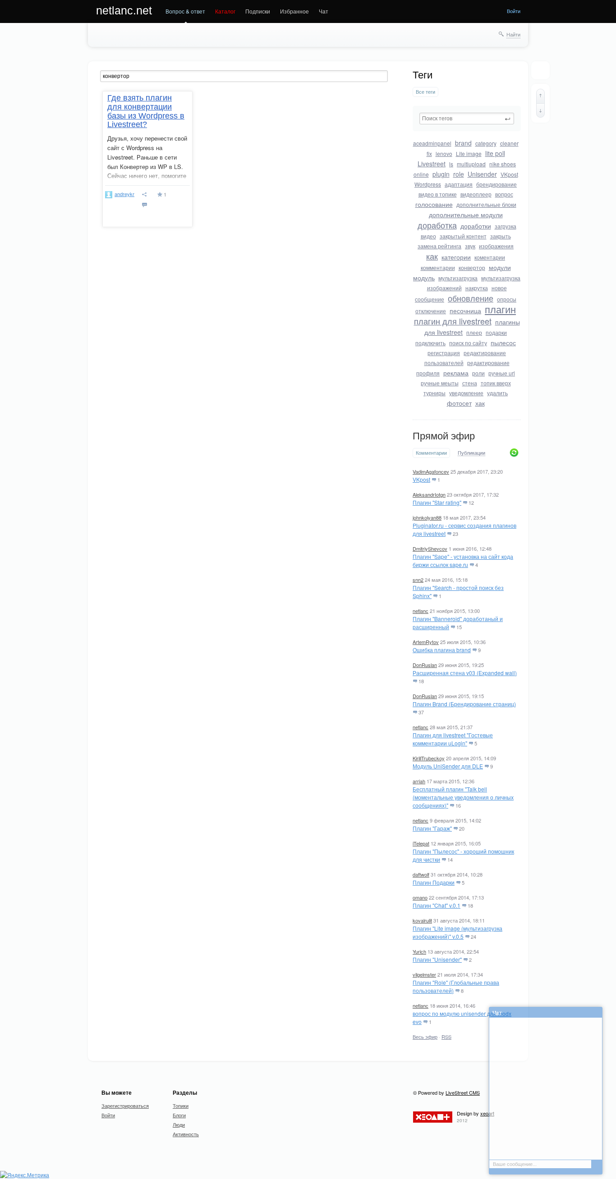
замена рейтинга (439, 246)
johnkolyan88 (427, 517)
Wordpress (427, 184)
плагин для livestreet (453, 321)
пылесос (503, 342)
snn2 (418, 579)
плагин (500, 309)
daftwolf (421, 874)
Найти (513, 34)
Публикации (471, 453)
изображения (496, 246)
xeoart (487, 1113)
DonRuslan (425, 664)
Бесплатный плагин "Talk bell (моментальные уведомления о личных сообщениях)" (463, 797)
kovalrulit (422, 920)
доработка (437, 225)
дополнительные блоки (486, 204)
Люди (179, 1124)
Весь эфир (425, 1036)
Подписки (257, 11)
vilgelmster (424, 974)
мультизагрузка (458, 278)
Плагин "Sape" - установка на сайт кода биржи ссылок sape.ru (463, 560)
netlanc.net (124, 10)
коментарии (489, 257)
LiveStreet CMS (463, 1092)
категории (456, 256)
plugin (441, 173)
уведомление (466, 393)
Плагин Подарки (434, 882)
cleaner (509, 143)
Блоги (179, 1115)
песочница (465, 310)
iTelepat (421, 843)
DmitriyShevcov (430, 548)
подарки (496, 332)
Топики (180, 1105)
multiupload (471, 164)
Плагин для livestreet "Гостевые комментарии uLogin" (453, 739)
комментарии (438, 267)
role (458, 173)
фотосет (459, 402)
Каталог (225, 11)
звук (470, 246)
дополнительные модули (466, 214)
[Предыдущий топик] (540, 96)
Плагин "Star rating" (437, 502)
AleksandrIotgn (429, 494)
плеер (474, 332)
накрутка (476, 288)
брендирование (496, 184)
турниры (434, 393)
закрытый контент (463, 236)
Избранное (294, 11)
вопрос (504, 194)
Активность (186, 1134)
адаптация (459, 184)
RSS (446, 1036)
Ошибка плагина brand (442, 649)
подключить (430, 343)
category (485, 143)
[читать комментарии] (146, 204)
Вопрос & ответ (185, 11)
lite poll (495, 153)
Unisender (482, 173)
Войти (513, 10)
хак (480, 402)
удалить (497, 393)
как (432, 256)
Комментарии (431, 453)
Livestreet (432, 163)
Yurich (419, 951)
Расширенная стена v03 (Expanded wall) (465, 672)
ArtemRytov (426, 641)
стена (469, 383)
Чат (323, 11)
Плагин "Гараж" (432, 828)
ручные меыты (440, 383)
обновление (470, 298)
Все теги (425, 92)
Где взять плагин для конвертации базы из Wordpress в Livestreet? (145, 111)
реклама (456, 372)
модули (500, 267)
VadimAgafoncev (431, 471)
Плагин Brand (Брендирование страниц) (464, 704)
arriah (419, 781)
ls (451, 164)
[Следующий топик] (540, 110)
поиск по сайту (468, 343)
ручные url (501, 373)
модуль (424, 277)
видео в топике (437, 194)
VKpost (509, 174)
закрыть (500, 236)
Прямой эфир (444, 436)
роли (478, 373)
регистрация (444, 352)
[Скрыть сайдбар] (540, 70)
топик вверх (496, 383)
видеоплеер (476, 194)
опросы (506, 299)
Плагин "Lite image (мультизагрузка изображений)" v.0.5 (457, 932)
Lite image (469, 153)
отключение (430, 311)
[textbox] (466, 118)
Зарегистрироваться (125, 1105)
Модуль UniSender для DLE (448, 766)
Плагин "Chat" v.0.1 (436, 905)
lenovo (444, 153)
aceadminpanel (432, 143)
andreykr (124, 193)
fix (429, 153)
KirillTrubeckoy (429, 758)
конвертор (472, 267)
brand (463, 142)
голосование (434, 204)
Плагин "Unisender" (437, 959)
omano (420, 897)
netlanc (420, 610)
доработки (475, 225)
